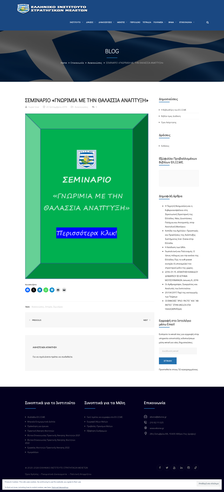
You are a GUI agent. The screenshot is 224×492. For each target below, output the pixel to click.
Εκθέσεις (165, 145)
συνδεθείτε (66, 356)
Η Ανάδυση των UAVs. (175, 247)
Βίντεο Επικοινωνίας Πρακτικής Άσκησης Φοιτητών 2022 (50, 441)
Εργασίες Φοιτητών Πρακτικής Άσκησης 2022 (48, 447)
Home (64, 62)
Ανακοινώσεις (95, 62)
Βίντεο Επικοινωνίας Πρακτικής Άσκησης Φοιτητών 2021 (53, 435)
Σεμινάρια (58, 306)
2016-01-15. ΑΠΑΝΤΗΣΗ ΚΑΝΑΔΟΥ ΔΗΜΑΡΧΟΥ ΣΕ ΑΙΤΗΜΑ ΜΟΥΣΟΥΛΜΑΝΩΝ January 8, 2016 (181, 276)
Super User (33, 106)
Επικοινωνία (77, 62)
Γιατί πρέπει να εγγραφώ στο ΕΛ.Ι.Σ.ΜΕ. (105, 417)
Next (145, 320)
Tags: (27, 306)
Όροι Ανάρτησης (168, 122)
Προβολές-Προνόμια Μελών (100, 426)
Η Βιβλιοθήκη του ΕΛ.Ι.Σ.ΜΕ (173, 109)
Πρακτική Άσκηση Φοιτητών (40, 430)
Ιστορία (48, 306)
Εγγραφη (168, 360)
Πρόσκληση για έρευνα (37, 426)
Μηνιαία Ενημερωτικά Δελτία (41, 421)
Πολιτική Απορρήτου (81, 474)
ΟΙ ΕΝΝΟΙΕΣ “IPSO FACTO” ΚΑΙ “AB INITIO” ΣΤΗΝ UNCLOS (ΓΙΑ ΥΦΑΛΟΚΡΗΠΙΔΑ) (182, 304)
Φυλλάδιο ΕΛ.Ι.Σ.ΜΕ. (36, 417)
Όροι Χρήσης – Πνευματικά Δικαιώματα (46, 474)
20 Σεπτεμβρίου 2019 (56, 106)
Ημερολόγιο (32, 452)
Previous (36, 320)
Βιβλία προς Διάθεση (171, 116)
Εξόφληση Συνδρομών (97, 430)
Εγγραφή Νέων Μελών (97, 421)
